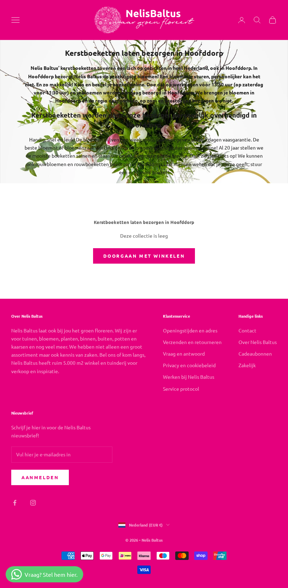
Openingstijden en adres (190, 330)
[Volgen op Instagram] (33, 502)
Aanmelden (40, 477)
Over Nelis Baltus (257, 342)
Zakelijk (247, 365)
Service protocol (181, 388)
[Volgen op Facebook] (14, 502)
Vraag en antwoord (184, 353)
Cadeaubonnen (255, 353)
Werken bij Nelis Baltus (188, 377)
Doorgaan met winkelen (144, 256)
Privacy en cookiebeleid (189, 365)
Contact (247, 330)
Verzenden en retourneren (192, 342)
